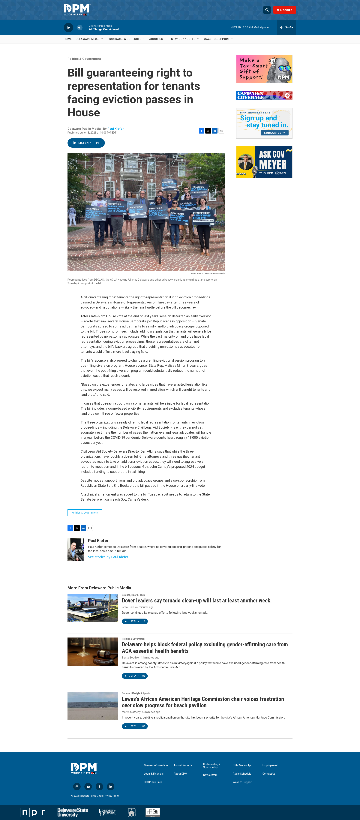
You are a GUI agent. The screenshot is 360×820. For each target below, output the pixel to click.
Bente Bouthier (131, 657)
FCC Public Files (153, 782)
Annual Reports (183, 765)
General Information (156, 765)
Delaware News (87, 39)
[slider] (85, 27)
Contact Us (268, 773)
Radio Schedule (242, 773)
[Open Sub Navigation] (102, 39)
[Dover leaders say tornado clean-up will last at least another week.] (93, 608)
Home (68, 39)
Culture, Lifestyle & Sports (136, 693)
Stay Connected (183, 39)
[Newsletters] (264, 123)
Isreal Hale (128, 607)
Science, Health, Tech (133, 594)
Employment (270, 765)
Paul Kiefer (115, 129)
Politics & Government (84, 59)
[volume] (79, 27)
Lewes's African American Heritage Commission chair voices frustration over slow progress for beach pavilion (203, 702)
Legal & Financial (154, 773)
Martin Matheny (131, 711)
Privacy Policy (112, 795)
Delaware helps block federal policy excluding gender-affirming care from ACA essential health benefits (205, 647)
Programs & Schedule (124, 39)
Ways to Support (217, 39)
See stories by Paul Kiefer (108, 557)
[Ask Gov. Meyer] (264, 162)
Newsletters (210, 775)
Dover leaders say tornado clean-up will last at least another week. (197, 600)
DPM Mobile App (242, 765)
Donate (286, 10)
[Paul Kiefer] (76, 549)
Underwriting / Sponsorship (211, 766)
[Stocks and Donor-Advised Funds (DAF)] (264, 69)
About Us (156, 39)
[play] (68, 27)
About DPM (180, 773)
